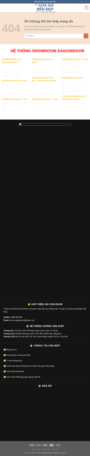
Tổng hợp (36, 449)
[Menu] (3, 8)
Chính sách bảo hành (15, 371)
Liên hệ (55, 449)
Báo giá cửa (11, 350)
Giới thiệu (46, 449)
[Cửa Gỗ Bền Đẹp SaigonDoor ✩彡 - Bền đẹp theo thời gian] (45, 8)
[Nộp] (86, 36)
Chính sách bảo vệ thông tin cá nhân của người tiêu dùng (30, 366)
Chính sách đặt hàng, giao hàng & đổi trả (23, 377)
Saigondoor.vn (60, 453)
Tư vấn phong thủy (14, 361)
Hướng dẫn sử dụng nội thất (18, 355)
